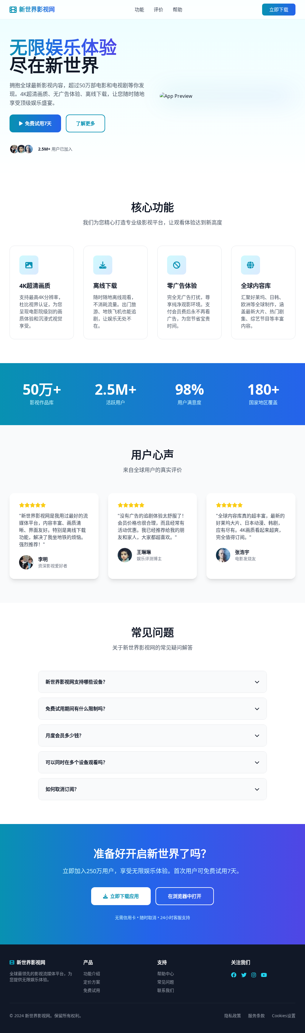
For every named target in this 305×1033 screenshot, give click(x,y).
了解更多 (85, 123)
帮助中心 (165, 973)
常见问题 (165, 982)
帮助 (177, 9)
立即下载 (278, 9)
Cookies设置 (283, 1015)
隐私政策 (232, 1015)
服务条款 (256, 1015)
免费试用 (91, 990)
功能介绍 (91, 973)
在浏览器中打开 (184, 896)
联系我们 (165, 990)
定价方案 (91, 982)
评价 (158, 9)
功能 (139, 9)
